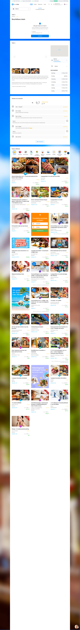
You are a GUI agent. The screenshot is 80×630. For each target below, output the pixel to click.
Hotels (45, 4)
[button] (14, 56)
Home (31, 4)
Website (59, 66)
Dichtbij (35, 4)
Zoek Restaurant (40, 230)
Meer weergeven (40, 141)
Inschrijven (40, 36)
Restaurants (40, 4)
